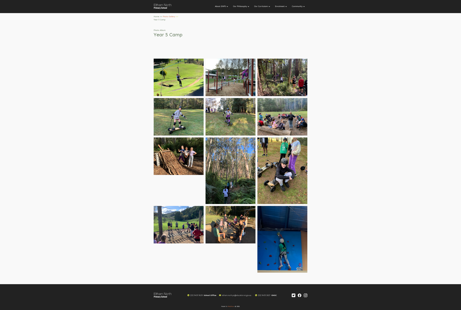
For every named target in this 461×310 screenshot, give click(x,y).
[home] (163, 6)
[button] (221, 6)
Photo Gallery (169, 16)
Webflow (231, 306)
